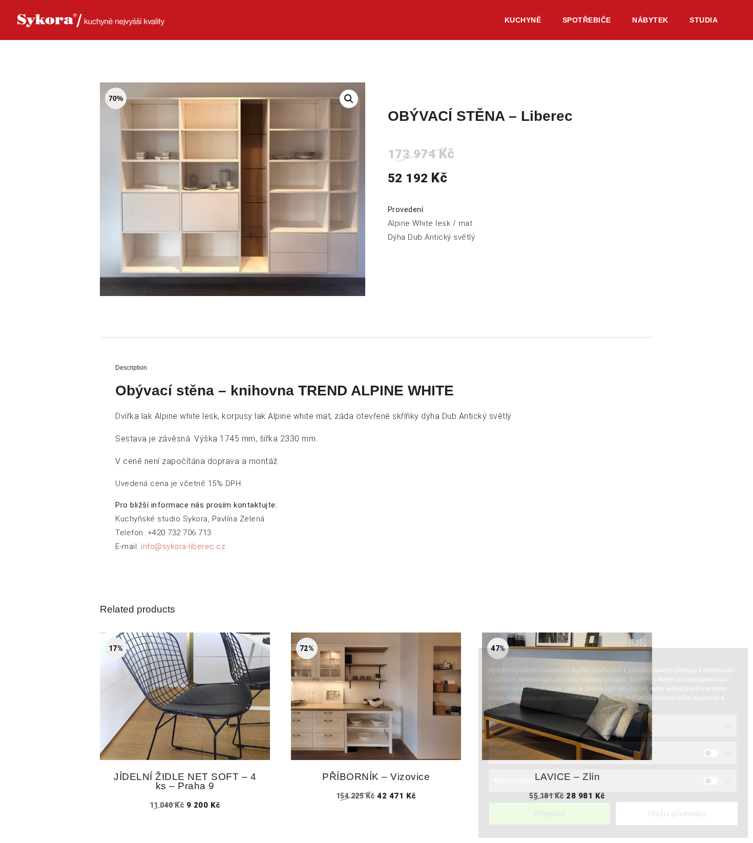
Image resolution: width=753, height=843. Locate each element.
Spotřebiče (586, 20)
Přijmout (550, 813)
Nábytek (650, 20)
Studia (703, 20)
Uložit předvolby (677, 813)
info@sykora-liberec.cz (183, 546)
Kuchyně (523, 20)
